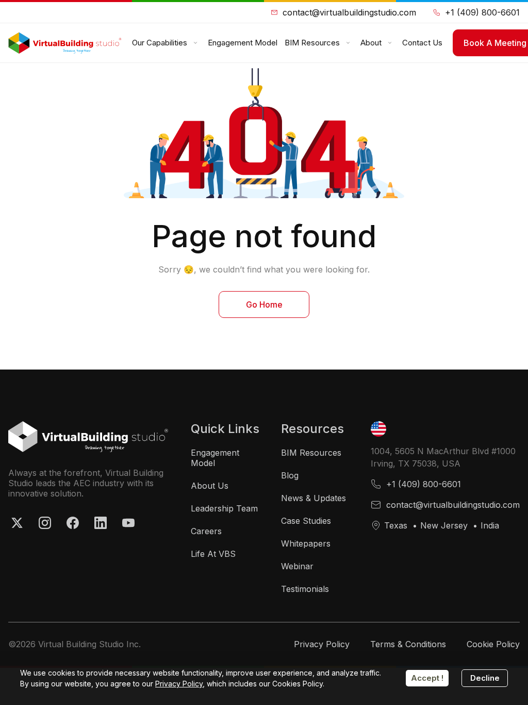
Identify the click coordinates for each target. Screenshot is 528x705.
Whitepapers (306, 543)
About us (209, 485)
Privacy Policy (179, 683)
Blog (290, 475)
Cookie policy (493, 644)
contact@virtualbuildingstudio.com (349, 12)
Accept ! (427, 678)
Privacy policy (322, 644)
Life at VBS (213, 554)
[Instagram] (45, 523)
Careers (206, 531)
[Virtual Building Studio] (65, 42)
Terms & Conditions (408, 644)
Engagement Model (215, 457)
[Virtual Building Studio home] (88, 436)
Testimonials (305, 589)
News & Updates (313, 498)
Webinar (297, 566)
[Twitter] (17, 523)
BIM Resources (311, 452)
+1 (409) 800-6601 (482, 12)
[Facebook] (72, 523)
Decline (485, 678)
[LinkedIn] (100, 523)
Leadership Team (224, 508)
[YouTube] (128, 523)
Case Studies (306, 521)
